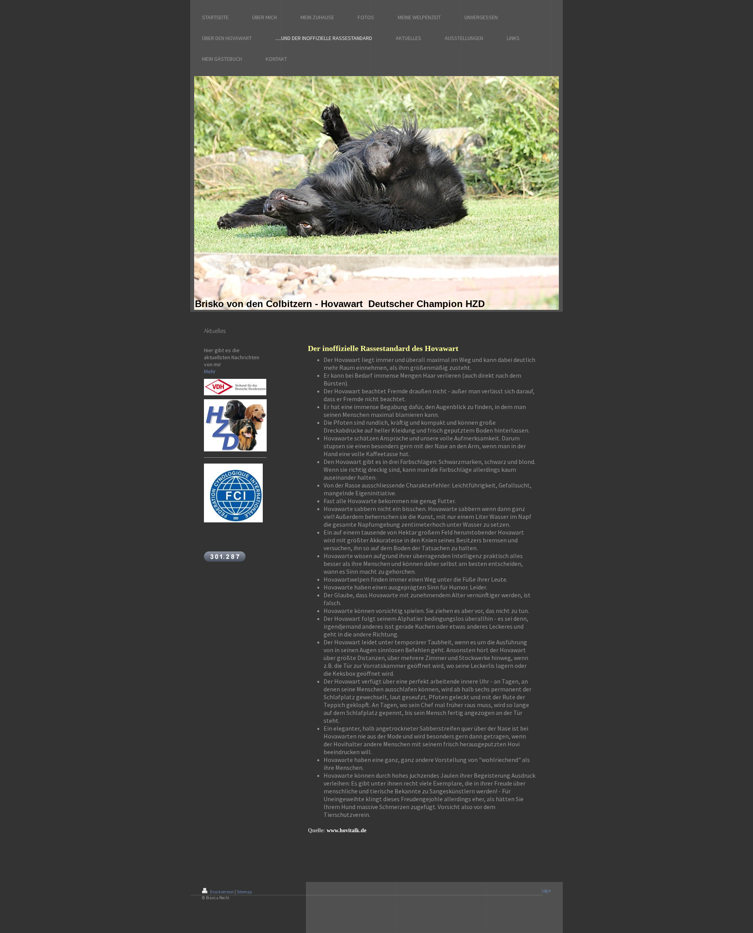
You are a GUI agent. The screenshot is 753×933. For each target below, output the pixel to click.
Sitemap (244, 892)
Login (546, 890)
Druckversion (222, 892)
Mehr (210, 371)
